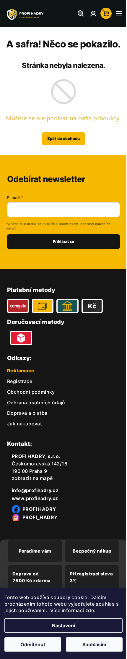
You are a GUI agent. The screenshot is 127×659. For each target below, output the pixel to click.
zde (93, 610)
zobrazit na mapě (32, 478)
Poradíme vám (33, 551)
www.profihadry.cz (35, 498)
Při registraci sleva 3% (82, 577)
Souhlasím (91, 644)
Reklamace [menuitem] (21, 371)
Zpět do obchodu (61, 138)
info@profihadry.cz (35, 490)
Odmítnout (31, 644)
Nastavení (61, 625)
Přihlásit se (61, 241)
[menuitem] (19, 381)
